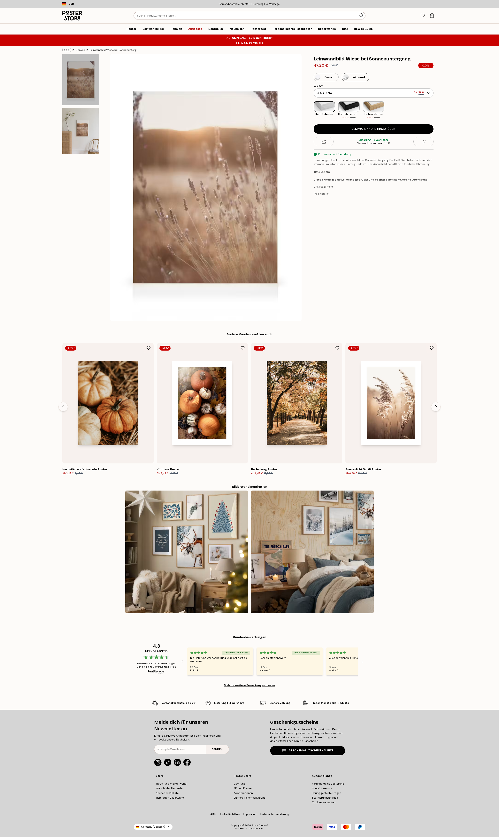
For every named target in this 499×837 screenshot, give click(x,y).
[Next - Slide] (437, 110)
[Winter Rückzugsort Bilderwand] (312, 552)
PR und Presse (243, 788)
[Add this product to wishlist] (423, 141)
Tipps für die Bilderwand (171, 783)
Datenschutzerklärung (274, 814)
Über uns (239, 783)
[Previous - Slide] (310, 110)
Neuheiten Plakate (167, 793)
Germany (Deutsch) (153, 826)
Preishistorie (321, 193)
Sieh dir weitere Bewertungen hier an (249, 685)
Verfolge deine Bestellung (328, 783)
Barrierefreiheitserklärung (249, 797)
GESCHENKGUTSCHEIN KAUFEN (310, 750)
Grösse (318, 85)
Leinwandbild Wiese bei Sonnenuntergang (113, 50)
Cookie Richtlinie (229, 814)
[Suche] (361, 15)
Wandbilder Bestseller (169, 788)
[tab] (422, 15)
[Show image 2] (80, 131)
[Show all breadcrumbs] (66, 50)
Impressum (250, 814)
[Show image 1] (80, 79)
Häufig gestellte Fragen (326, 793)
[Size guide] (324, 141)
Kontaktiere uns (322, 788)
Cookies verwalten (323, 802)
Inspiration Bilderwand (170, 797)
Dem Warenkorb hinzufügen (373, 129)
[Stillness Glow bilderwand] (186, 552)
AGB (213, 814)
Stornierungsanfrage (325, 797)
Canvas (80, 50)
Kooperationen (243, 793)
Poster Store (258, 825)
